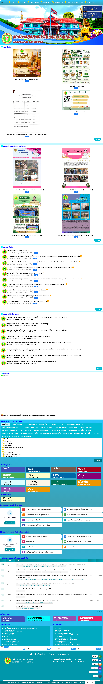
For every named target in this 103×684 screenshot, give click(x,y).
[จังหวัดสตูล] (45, 579)
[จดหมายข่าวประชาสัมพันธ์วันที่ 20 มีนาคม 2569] (76, 168)
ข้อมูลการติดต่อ (7, 443)
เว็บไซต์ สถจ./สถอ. (8, 636)
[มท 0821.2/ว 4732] (20, 579)
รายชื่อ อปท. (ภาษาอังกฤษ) (9, 633)
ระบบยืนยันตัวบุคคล (59, 627)
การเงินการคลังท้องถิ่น (9, 635)
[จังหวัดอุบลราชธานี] (53, 579)
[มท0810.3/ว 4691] (20, 585)
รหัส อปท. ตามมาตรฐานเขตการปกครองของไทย (14, 632)
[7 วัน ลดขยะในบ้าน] (76, 66)
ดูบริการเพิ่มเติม (10, 523)
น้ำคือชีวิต (6, 638)
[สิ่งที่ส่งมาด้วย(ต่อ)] (38, 585)
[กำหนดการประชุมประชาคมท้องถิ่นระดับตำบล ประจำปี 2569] (27, 111)
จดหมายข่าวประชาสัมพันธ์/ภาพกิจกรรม (12, 448)
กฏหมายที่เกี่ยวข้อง (7, 445)
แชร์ (27, 81)
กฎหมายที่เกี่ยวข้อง (7, 452)
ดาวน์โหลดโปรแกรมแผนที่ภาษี (10, 639)
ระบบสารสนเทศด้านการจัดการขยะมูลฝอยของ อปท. (66, 639)
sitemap (6, 646)
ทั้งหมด (99, 369)
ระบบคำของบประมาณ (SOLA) (61, 641)
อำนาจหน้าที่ (6, 441)
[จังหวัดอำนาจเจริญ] (46, 572)
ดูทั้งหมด (97, 139)
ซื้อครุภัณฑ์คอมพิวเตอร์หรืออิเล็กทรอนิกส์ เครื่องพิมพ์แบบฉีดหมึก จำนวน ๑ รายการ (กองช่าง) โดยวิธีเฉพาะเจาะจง (33, 343)
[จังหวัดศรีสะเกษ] (61, 566)
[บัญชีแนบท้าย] (29, 566)
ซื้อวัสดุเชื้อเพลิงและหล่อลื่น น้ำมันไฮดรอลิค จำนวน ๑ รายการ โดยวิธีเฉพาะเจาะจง (25, 362)
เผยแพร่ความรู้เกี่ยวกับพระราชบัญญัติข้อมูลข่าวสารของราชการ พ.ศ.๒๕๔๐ (24, 273)
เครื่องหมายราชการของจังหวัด (10, 644)
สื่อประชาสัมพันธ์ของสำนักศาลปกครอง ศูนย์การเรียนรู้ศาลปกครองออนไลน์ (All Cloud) (28, 296)
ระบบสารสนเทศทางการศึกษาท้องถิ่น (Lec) (64, 633)
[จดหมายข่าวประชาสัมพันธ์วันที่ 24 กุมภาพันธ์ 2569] (76, 213)
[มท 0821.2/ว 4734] (20, 572)
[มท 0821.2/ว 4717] (20, 591)
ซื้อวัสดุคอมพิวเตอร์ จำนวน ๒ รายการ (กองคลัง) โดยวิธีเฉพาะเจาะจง (23, 324)
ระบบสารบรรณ (58, 628)
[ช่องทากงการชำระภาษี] (76, 100)
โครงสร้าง (5, 439)
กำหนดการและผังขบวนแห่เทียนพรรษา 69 (17, 251)
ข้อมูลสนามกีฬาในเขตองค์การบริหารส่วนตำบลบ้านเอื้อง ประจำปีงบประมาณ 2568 (27, 301)
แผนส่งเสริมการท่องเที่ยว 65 (10, 456)
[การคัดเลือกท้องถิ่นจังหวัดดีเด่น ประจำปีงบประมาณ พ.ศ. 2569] (27, 608)
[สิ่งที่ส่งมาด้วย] (37, 566)
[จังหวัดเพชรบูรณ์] (72, 579)
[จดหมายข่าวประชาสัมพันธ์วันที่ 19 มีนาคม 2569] (27, 213)
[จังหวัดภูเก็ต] (53, 566)
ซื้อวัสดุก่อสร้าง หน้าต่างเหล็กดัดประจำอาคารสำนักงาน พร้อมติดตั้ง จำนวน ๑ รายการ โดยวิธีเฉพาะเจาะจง (31, 317)
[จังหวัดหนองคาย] (56, 572)
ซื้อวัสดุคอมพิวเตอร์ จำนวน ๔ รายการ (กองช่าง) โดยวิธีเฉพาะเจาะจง (22, 336)
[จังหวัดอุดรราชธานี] (63, 579)
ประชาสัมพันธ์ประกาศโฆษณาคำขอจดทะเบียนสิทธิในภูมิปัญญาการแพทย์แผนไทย (26, 290)
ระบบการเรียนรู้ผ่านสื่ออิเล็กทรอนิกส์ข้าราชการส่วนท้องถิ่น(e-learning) (70, 643)
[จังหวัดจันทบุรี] (45, 566)
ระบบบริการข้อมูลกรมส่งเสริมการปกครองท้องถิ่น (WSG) (67, 644)
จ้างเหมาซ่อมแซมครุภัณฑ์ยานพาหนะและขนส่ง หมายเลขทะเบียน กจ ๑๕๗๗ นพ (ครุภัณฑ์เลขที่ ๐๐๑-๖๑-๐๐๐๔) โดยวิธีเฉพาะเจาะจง (38, 349)
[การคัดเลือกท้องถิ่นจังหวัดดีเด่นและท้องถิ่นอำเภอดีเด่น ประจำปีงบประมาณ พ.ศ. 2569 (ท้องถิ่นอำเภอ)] (34, 602)
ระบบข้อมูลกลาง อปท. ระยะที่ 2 (10, 627)
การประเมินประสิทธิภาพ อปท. (10, 630)
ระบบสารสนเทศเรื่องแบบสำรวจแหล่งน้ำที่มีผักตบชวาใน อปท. (68, 635)
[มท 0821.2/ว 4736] (20, 566)
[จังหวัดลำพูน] (81, 579)
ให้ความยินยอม (89, 682)
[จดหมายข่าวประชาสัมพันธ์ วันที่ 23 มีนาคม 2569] (27, 168)
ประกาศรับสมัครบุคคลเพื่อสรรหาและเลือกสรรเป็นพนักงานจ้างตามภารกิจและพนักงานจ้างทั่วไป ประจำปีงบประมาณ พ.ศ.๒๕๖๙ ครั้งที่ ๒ (39, 268)
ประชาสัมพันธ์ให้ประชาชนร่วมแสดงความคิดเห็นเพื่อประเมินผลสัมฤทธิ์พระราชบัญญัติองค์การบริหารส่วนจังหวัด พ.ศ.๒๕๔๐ (36, 284)
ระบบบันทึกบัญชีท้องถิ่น (60, 636)
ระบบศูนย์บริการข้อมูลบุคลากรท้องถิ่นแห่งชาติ (65, 638)
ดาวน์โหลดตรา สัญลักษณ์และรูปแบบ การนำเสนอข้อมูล (15, 643)
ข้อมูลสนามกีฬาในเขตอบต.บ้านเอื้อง (11, 454)
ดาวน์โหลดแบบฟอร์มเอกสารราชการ (11, 641)
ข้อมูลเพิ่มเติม (9, 550)
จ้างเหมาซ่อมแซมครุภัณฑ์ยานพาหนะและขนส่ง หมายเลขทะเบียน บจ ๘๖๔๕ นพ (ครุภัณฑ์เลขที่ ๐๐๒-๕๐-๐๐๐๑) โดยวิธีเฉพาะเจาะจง (38, 355)
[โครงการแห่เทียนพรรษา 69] (27, 63)
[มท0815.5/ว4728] (20, 597)
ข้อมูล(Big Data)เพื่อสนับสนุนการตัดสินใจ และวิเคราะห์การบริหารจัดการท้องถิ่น (20, 628)
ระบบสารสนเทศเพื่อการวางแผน (62, 630)
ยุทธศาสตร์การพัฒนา (8, 450)
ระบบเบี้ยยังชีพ (58, 632)
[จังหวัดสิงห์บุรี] (64, 572)
